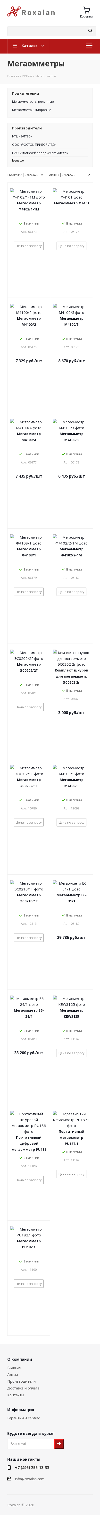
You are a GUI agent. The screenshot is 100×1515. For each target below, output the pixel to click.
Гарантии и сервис (23, 1417)
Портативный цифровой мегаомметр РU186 (28, 1143)
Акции (12, 1374)
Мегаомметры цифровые (31, 110)
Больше (18, 160)
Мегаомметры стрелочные (33, 101)
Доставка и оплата (23, 1388)
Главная (14, 1367)
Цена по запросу (29, 246)
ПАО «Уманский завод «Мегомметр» (40, 153)
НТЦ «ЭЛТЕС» (22, 136)
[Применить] (90, 31)
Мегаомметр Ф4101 (71, 203)
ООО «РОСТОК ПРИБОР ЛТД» (34, 144)
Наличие (15, 174)
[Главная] (31, 18)
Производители (21, 1381)
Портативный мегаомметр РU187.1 (71, 1137)
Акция (54, 174)
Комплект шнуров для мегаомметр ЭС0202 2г (71, 676)
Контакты (15, 1395)
